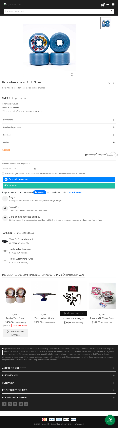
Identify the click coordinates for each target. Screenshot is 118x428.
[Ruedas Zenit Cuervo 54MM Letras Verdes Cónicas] (15, 296)
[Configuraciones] (107, 4)
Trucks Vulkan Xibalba (44, 318)
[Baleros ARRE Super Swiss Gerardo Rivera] (102, 296)
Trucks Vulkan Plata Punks (21, 259)
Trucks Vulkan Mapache (20, 249)
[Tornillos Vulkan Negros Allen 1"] (73, 296)
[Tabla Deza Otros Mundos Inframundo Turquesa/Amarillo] (114, 83)
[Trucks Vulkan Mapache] (5, 251)
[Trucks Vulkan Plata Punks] (5, 260)
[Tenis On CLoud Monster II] (5, 241)
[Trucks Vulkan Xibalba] (44, 296)
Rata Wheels (13, 107)
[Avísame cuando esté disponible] (35, 168)
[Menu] (113, 4)
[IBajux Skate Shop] (12, 4)
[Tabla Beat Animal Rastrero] (109, 83)
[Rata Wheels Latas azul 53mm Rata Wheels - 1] (72, 74)
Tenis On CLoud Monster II (21, 239)
